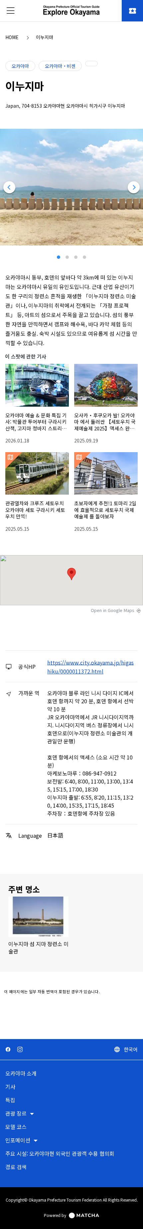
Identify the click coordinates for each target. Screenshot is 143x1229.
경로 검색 (16, 1167)
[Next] (134, 187)
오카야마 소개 (21, 1073)
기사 (10, 1087)
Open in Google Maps (112, 610)
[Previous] (9, 187)
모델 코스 (16, 1127)
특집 (10, 1100)
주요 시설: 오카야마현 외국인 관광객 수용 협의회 (59, 1153)
